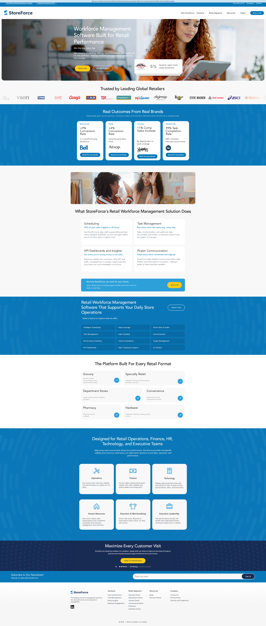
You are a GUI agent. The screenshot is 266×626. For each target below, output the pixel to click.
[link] (18, 13)
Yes (171, 1)
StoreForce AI (238, 3)
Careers (259, 3)
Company (250, 3)
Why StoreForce (187, 13)
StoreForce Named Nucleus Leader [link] (19, 3)
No (173, 1)
